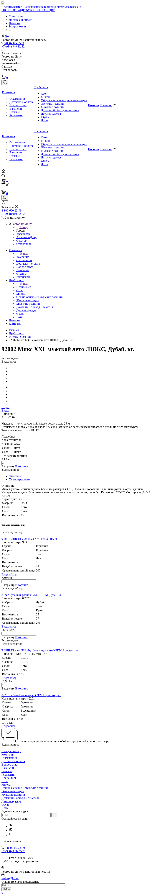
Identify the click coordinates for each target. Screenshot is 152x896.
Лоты (44, 120)
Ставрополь (23, 243)
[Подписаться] (54, 815)
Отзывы (14, 112)
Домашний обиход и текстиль (60, 110)
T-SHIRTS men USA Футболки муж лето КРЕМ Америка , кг (40, 650)
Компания (8, 92)
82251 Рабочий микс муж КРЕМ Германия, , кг (31, 695)
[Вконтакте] (11, 826)
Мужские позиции (53, 107)
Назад (24, 227)
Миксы (45, 97)
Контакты (106, 105)
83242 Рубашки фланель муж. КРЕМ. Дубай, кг (31, 595)
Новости (93, 105)
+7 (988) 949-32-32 (13, 46)
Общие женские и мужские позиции (64, 100)
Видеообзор (8, 574)
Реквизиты (16, 115)
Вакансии (15, 108)
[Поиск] (4, 82)
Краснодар (23, 233)
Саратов (21, 240)
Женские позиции (52, 103)
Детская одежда (51, 113)
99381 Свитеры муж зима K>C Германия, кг (29, 538)
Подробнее (8, 726)
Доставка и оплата (21, 102)
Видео (5, 407)
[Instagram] (11, 830)
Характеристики (19, 479)
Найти (6, 889)
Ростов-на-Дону (26, 237)
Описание (15, 476)
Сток (44, 93)
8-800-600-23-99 (14, 43)
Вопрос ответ (18, 105)
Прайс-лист (41, 87)
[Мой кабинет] (3, 172)
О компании (17, 98)
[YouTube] (11, 834)
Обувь (45, 117)
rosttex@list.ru (10, 878)
